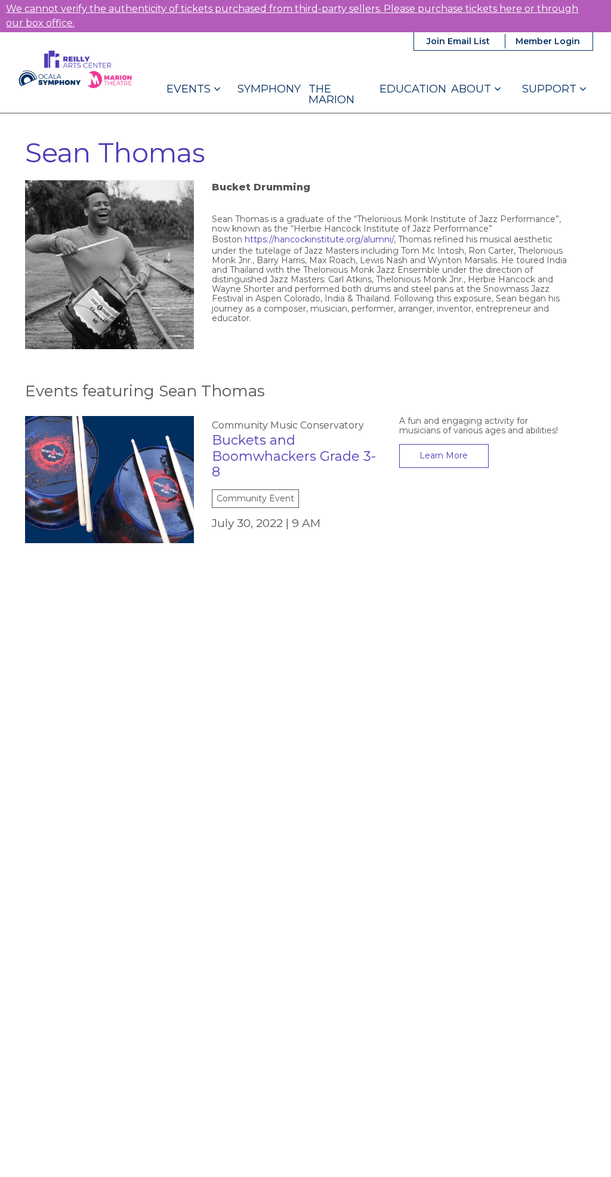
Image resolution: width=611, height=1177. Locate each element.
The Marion (331, 94)
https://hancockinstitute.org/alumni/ (319, 239)
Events (190, 89)
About (472, 89)
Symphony (269, 89)
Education (412, 89)
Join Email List (458, 41)
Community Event (255, 498)
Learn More (443, 455)
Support (550, 89)
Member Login (548, 41)
